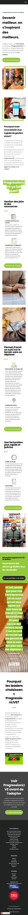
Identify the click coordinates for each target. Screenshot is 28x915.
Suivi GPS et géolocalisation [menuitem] (14, 833)
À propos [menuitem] (14, 874)
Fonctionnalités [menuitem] (14, 828)
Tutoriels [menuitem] (14, 860)
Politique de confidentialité (14, 908)
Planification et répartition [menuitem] (14, 834)
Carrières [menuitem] (14, 878)
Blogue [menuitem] (14, 858)
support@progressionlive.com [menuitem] (14, 883)
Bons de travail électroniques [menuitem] (14, 831)
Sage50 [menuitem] (14, 845)
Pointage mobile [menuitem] (14, 844)
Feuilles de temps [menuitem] (14, 839)
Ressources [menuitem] (14, 855)
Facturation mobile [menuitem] (14, 841)
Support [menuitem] (14, 866)
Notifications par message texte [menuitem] (14, 842)
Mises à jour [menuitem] (14, 865)
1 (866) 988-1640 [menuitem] (14, 882)
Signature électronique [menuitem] (14, 836)
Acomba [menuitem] (14, 847)
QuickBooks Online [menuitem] (14, 849)
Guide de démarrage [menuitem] (14, 863)
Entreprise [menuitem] (14, 871)
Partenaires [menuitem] (14, 877)
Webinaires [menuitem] (14, 861)
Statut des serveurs (14, 911)
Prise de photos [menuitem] (14, 837)
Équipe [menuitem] (14, 875)
